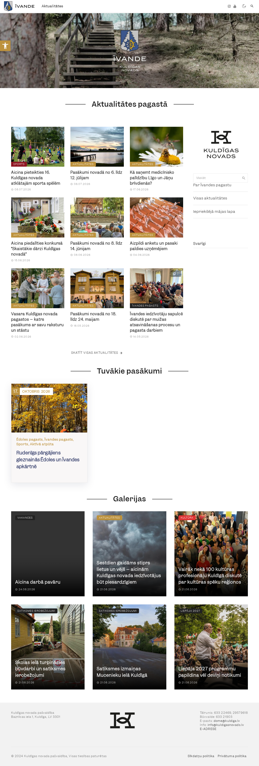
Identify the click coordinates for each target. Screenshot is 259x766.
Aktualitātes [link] (52, 6)
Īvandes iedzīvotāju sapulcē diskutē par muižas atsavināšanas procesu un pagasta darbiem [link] (156, 322)
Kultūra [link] (187, 517)
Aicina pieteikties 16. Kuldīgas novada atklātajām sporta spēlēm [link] (35, 178)
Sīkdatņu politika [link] (201, 756)
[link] (5, 45)
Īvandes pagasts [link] (145, 305)
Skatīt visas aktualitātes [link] (94, 353)
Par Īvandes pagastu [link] (212, 185)
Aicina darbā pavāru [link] (38, 582)
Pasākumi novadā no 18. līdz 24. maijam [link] (93, 316)
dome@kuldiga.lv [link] (227, 721)
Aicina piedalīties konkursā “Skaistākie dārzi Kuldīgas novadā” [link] (37, 249)
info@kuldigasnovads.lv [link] (226, 725)
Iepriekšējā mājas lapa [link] (214, 211)
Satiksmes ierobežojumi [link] (36, 611)
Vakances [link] (25, 517)
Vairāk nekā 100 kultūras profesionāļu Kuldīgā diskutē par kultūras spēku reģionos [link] (210, 575)
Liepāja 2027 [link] (190, 611)
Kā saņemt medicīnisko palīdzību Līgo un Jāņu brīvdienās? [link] (152, 178)
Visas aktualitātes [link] (210, 198)
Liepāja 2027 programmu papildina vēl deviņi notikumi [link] (209, 672)
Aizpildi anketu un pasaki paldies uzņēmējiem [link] (154, 246)
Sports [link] (19, 164)
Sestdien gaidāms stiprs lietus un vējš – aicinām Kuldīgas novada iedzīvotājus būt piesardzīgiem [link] (129, 572)
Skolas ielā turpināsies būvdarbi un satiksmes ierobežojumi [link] (40, 668)
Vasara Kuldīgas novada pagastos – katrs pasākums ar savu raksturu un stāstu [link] (37, 322)
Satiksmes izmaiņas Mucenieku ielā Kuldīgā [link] (122, 672)
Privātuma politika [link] (232, 756)
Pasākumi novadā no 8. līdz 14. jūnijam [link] (96, 246)
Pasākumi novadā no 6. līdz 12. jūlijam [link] (96, 175)
